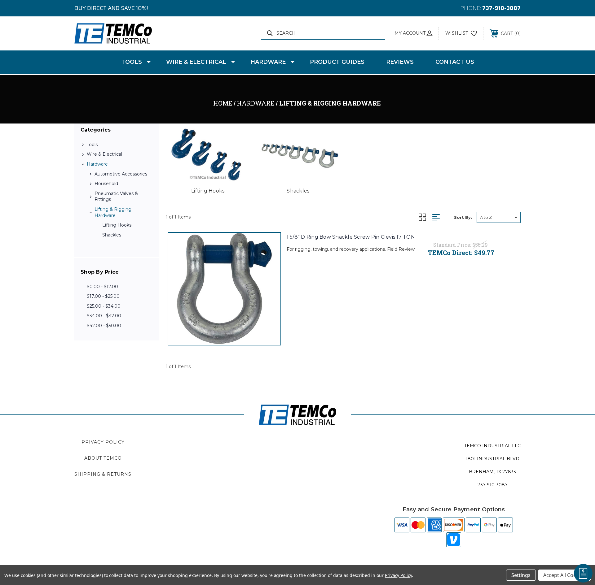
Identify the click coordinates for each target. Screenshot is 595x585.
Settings (521, 575)
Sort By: (463, 217)
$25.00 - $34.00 (104, 306)
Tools (131, 61)
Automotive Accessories (121, 174)
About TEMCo (103, 458)
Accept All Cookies (564, 575)
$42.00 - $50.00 (104, 325)
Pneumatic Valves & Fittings (116, 196)
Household (106, 183)
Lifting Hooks (116, 225)
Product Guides (337, 61)
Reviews (400, 61)
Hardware (268, 61)
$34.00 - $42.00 (104, 315)
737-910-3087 (501, 8)
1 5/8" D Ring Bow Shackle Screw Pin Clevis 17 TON (351, 237)
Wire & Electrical (196, 61)
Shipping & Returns (102, 474)
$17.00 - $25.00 (103, 296)
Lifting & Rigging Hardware (113, 212)
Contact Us (454, 61)
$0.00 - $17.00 (102, 286)
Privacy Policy (103, 442)
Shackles (111, 235)
